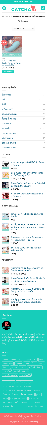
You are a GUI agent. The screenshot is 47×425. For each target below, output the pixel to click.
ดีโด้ (4, 402)
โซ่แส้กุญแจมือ (7, 138)
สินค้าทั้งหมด (8, 416)
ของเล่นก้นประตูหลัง (10, 114)
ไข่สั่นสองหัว (29, 406)
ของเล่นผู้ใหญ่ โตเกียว (24, 391)
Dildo (41, 359)
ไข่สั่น (4, 99)
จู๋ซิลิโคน (31, 394)
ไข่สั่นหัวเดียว (39, 406)
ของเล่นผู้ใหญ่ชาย (8, 379)
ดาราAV (5, 398)
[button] (4, 8)
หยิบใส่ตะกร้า (8, 71)
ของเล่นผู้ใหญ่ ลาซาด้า (24, 387)
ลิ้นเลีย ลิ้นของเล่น (9, 119)
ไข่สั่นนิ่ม (19, 406)
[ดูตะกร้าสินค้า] (43, 8)
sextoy (26, 363)
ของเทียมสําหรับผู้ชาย (35, 367)
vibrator (6, 367)
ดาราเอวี (32, 398)
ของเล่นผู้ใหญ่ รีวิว (8, 387)
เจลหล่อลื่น (6, 128)
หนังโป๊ (17, 402)
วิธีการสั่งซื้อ (19, 416)
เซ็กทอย (37, 402)
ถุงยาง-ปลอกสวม (9, 133)
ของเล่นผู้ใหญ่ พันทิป (27, 383)
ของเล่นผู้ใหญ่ (7, 371)
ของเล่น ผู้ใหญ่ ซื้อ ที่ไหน (24, 379)
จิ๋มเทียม (23, 394)
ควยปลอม (37, 391)
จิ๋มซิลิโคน (15, 394)
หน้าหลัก (6, 16)
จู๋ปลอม (38, 394)
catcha (5, 359)
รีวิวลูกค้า (24, 418)
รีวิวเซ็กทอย (39, 416)
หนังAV (10, 402)
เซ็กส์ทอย (6, 406)
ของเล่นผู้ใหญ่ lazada (21, 371)
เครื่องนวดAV (7, 109)
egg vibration (8, 363)
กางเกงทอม (6, 123)
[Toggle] (43, 94)
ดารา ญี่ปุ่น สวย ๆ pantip (18, 398)
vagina (41, 363)
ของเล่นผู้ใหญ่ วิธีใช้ (9, 391)
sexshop (18, 363)
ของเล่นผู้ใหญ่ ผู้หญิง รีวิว (11, 383)
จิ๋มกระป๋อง (6, 94)
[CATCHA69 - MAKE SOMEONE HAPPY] (23, 8)
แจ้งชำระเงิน (28, 416)
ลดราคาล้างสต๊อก (9, 147)
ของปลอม (14, 367)
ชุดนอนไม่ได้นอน (9, 143)
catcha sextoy (31, 359)
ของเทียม (23, 367)
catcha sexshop (17, 359)
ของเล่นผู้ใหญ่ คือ (25, 375)
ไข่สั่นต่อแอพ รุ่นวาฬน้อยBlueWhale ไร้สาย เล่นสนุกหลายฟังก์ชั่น (11, 63)
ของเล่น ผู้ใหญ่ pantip (10, 375)
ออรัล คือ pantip (26, 402)
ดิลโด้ (4, 104)
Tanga (34, 363)
